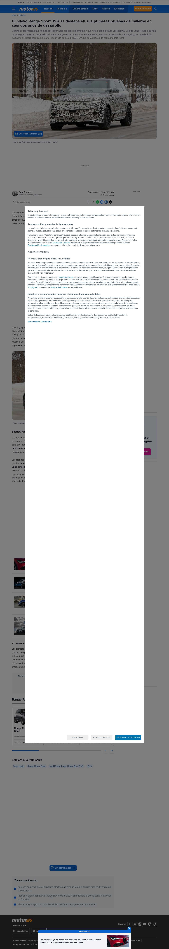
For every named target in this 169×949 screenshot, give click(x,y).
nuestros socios (66, 277)
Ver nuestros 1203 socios (39, 322)
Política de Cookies (61, 243)
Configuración (101, 738)
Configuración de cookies (39, 245)
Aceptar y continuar (128, 738)
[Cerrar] (129, 928)
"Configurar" (33, 287)
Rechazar (77, 738)
